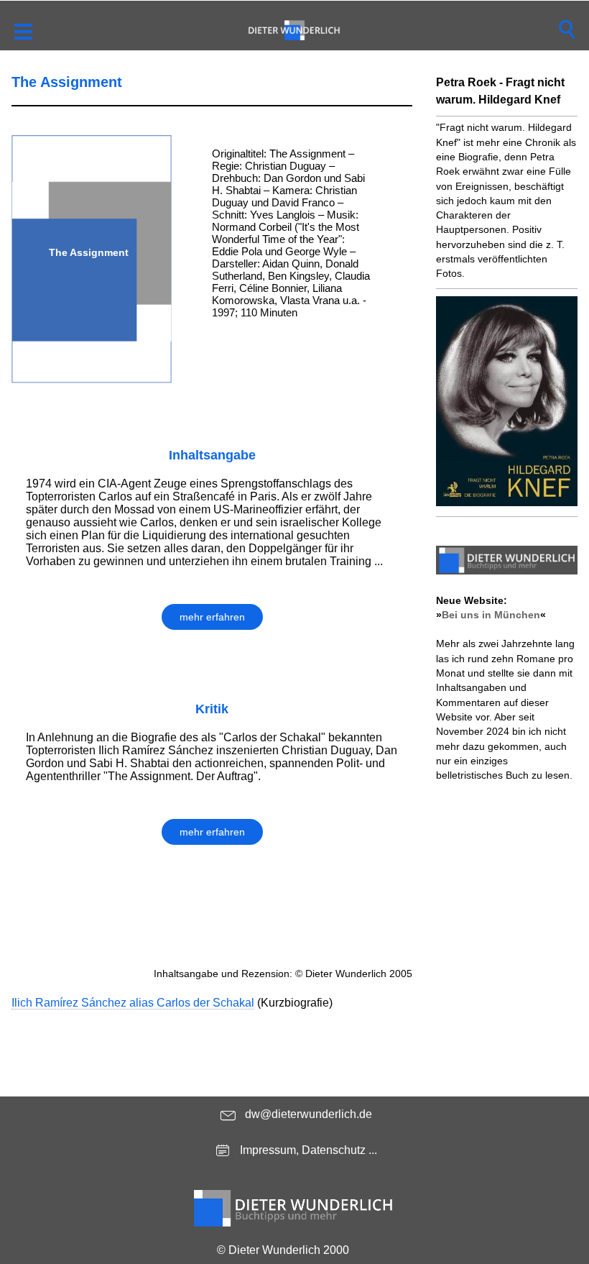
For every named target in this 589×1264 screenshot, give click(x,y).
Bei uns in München (491, 614)
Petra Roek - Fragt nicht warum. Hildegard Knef (500, 91)
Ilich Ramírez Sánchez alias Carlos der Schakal (132, 1003)
